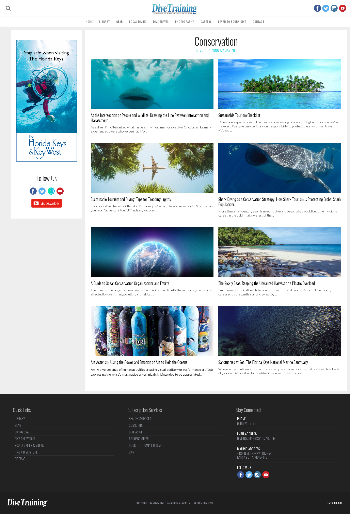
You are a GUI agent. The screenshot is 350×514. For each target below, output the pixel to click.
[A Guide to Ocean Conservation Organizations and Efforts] (152, 252)
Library (104, 21)
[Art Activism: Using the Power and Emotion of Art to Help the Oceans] (152, 331)
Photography (184, 21)
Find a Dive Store (26, 452)
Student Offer (139, 438)
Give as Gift (137, 432)
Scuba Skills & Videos (30, 445)
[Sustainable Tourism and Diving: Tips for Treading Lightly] (152, 168)
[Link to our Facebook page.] (317, 8)
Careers (206, 21)
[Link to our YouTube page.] (342, 8)
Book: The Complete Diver (146, 445)
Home (89, 21)
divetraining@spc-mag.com (256, 438)
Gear (119, 21)
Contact (258, 21)
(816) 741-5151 (246, 423)
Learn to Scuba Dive (232, 21)
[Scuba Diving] (175, 9)
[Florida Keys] (46, 160)
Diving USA (22, 432)
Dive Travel (161, 21)
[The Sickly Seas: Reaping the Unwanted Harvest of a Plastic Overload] (279, 252)
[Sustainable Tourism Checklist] (279, 84)
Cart (132, 452)
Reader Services (140, 419)
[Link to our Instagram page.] (334, 8)
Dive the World (25, 438)
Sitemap (20, 458)
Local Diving (138, 21)
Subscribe (136, 425)
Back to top (335, 503)
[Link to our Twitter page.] (325, 8)
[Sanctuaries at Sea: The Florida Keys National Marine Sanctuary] (279, 331)
